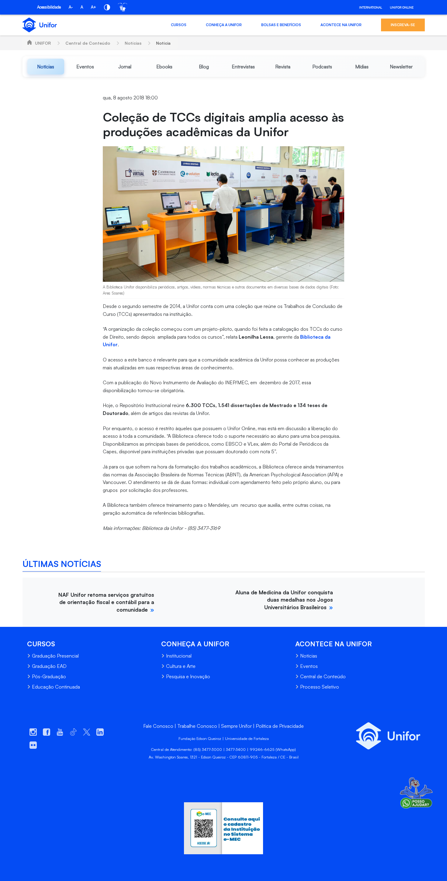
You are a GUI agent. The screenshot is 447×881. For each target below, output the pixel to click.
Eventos (309, 666)
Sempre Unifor (236, 726)
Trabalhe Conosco (197, 726)
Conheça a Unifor (224, 24)
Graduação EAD (49, 666)
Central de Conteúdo (87, 43)
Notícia (163, 43)
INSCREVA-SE (403, 24)
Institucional (179, 656)
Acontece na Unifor (341, 24)
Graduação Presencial (55, 656)
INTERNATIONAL (370, 7)
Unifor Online (402, 7)
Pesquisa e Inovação (188, 676)
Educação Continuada (56, 687)
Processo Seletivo (319, 687)
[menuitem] (45, 66)
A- (71, 7)
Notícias (133, 43)
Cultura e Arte (181, 666)
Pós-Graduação (49, 676)
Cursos (178, 24)
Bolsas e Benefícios (281, 24)
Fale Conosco (158, 726)
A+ (93, 7)
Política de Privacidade (280, 726)
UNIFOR (43, 43)
